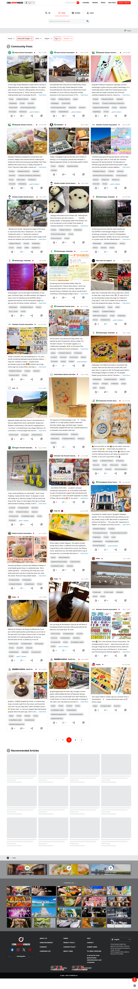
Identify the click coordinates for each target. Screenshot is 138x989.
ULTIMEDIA (71, 975)
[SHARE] (32, 116)
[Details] (41, 116)
